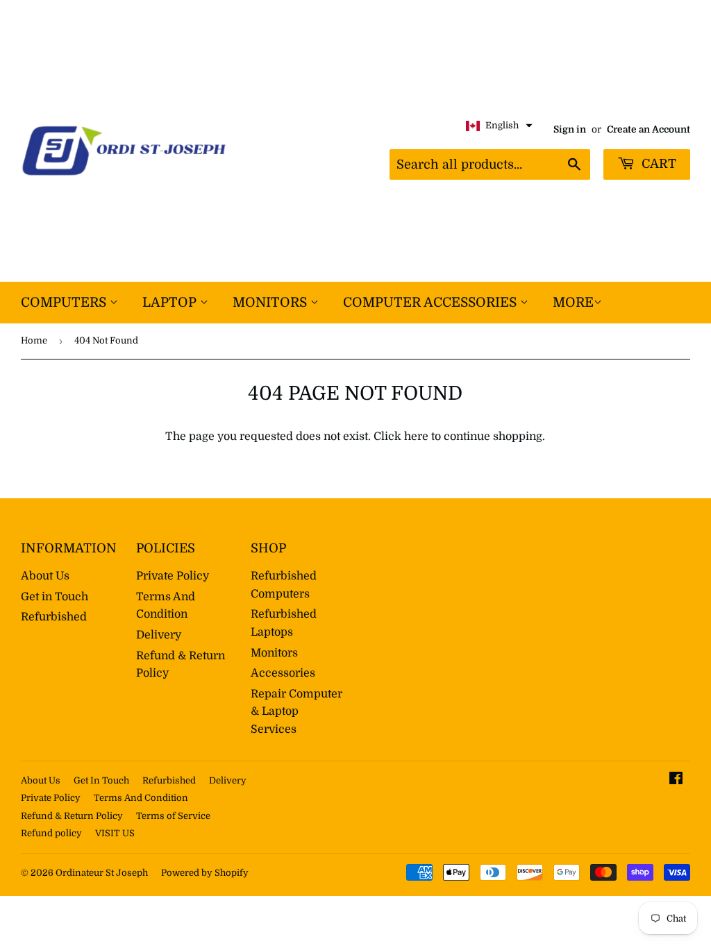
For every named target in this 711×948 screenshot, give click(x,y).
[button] (499, 126)
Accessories (283, 673)
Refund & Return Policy (72, 816)
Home (34, 340)
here (416, 436)
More (573, 302)
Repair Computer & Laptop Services (296, 712)
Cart (657, 164)
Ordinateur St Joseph (102, 872)
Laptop (171, 302)
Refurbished (54, 617)
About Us (45, 576)
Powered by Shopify (205, 872)
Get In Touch (101, 780)
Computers (65, 302)
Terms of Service (173, 816)
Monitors (271, 302)
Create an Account (648, 129)
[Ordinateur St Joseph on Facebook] (676, 780)
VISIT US (115, 833)
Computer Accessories (431, 302)
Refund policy (51, 833)
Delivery (158, 635)
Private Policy (172, 576)
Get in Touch (54, 597)
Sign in (569, 129)
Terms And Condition (141, 798)
